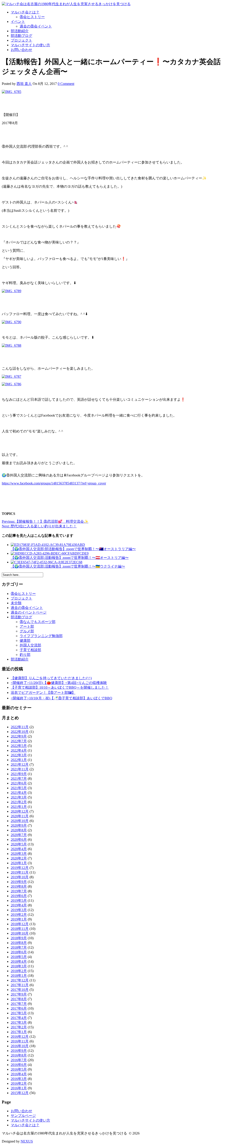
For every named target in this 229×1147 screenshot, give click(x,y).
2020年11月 (20, 816)
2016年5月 (19, 1069)
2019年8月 (19, 886)
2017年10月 (20, 990)
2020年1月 (19, 863)
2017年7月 (19, 1004)
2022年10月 (20, 732)
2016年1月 (19, 1088)
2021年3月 (19, 797)
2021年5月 (19, 788)
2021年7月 (19, 778)
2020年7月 (19, 835)
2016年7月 (19, 1060)
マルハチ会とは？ (25, 12)
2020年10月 (20, 821)
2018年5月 (19, 957)
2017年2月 (19, 1027)
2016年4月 (19, 1074)
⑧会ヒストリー (32, 17)
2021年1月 (19, 807)
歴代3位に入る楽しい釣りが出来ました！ (39, 526)
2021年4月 (19, 793)
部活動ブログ (21, 36)
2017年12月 (20, 980)
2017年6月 (19, 1008)
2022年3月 (19, 755)
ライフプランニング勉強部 (41, 636)
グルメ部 (27, 631)
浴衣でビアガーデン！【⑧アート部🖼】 (43, 692)
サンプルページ (23, 1116)
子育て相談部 (30, 650)
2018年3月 (19, 966)
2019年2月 (19, 914)
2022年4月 (19, 750)
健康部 (25, 640)
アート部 (27, 626)
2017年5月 (19, 1013)
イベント (18, 21)
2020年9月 (19, 825)
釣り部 (25, 654)
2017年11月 (20, 985)
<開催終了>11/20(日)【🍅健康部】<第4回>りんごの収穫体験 (59, 683)
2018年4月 (19, 961)
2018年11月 (20, 929)
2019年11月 (20, 872)
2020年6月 (19, 839)
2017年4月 (19, 1018)
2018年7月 (19, 947)
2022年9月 (19, 736)
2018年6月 (19, 952)
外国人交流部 (30, 645)
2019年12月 (20, 868)
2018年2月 (19, 971)
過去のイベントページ (29, 612)
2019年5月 (19, 900)
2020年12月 (20, 811)
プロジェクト (21, 40)
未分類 (16, 603)
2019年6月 (19, 896)
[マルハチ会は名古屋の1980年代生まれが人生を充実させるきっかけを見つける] (66, 4)
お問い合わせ (21, 50)
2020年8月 (19, 830)
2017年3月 (19, 1022)
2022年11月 (20, 727)
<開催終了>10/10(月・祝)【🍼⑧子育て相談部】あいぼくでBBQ (61, 698)
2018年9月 (19, 938)
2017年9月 (19, 994)
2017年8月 (19, 999)
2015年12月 (20, 1093)
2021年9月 (19, 774)
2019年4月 (19, 905)
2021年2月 (19, 802)
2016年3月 (19, 1079)
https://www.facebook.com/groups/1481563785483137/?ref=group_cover (54, 483)
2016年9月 (19, 1051)
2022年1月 (19, 760)
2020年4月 (19, 849)
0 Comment (66, 84)
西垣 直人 (24, 84)
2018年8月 (19, 943)
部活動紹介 (20, 31)
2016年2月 (19, 1083)
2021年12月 (20, 764)
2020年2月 (19, 858)
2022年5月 (19, 746)
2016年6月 (19, 1065)
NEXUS (27, 1141)
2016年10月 (20, 1046)
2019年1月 (19, 919)
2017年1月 (19, 1032)
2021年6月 (19, 783)
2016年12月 (20, 1036)
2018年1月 (19, 975)
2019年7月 (19, 891)
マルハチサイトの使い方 (30, 45)
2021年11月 (20, 769)
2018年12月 (20, 924)
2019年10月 (20, 877)
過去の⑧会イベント (36, 26)
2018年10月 (20, 933)
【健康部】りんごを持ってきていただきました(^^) (51, 678)
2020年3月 (19, 854)
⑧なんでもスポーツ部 (37, 622)
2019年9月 (19, 882)
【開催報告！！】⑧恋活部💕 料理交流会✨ (45, 521)
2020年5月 (19, 844)
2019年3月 (19, 910)
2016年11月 (20, 1041)
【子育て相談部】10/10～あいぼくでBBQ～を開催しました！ (60, 687)
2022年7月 (19, 741)
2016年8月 (19, 1055)
